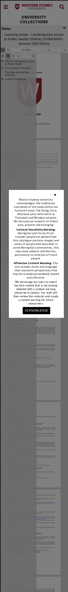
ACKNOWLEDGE (36, 310)
